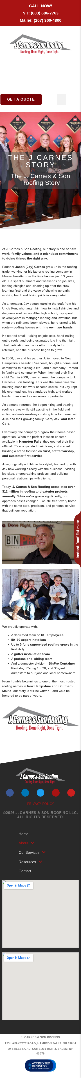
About (23, 843)
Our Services (29, 852)
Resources (27, 862)
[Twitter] (40, 793)
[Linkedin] (25, 793)
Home (23, 834)
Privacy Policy (40, 804)
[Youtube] (71, 793)
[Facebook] (10, 793)
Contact (25, 871)
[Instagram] (56, 793)
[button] (61, 99)
